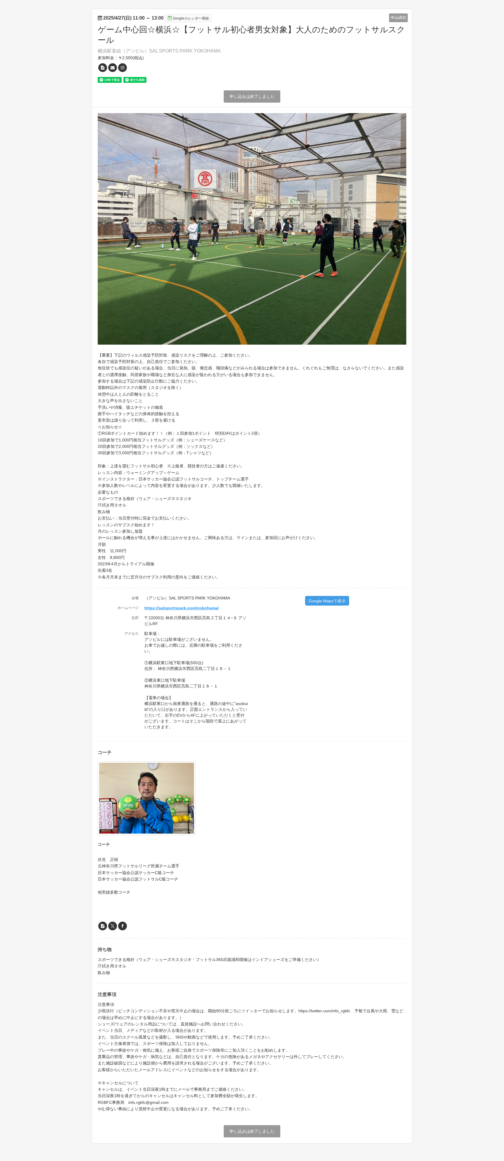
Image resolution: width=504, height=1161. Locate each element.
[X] (112, 926)
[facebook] (122, 926)
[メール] (112, 67)
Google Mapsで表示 (327, 601)
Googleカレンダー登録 (191, 18)
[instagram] (122, 67)
